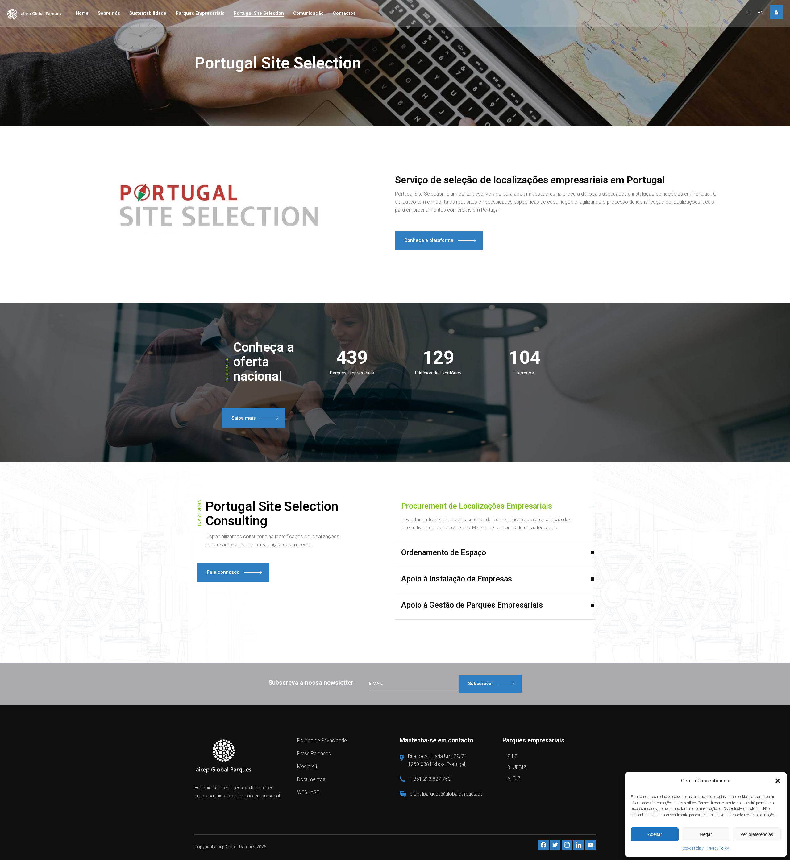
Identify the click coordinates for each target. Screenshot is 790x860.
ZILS (512, 756)
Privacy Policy (718, 848)
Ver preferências (756, 834)
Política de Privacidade (322, 740)
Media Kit (307, 766)
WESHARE (308, 792)
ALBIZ (514, 778)
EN (761, 13)
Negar (706, 834)
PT (748, 13)
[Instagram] (567, 844)
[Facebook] (543, 844)
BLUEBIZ (516, 767)
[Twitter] (555, 844)
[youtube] (590, 844)
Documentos (311, 779)
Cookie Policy (693, 848)
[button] (778, 781)
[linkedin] (578, 844)
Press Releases (314, 753)
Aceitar (655, 834)
